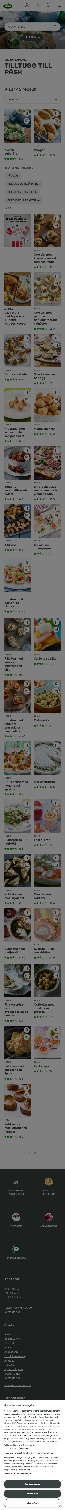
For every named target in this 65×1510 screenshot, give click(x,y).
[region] (32, 1455)
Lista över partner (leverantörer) (18, 1473)
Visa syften (32, 1503)
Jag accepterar (32, 1484)
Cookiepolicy (24, 1448)
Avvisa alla (32, 1493)
